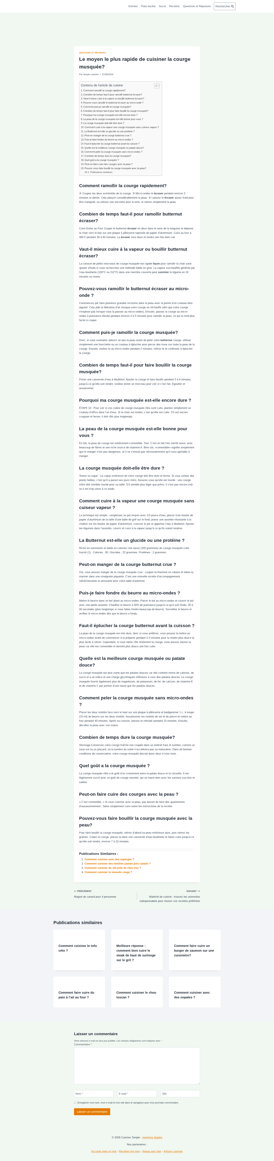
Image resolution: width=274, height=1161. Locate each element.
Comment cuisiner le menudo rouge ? (108, 872)
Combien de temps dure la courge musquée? (108, 156)
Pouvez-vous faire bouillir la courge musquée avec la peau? (115, 168)
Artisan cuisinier (173, 1151)
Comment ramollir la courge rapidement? (104, 90)
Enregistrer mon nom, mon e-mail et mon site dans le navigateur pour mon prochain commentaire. (128, 1102)
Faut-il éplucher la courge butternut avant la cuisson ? (112, 143)
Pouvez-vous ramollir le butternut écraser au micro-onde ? (113, 102)
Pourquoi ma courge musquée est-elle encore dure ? (110, 115)
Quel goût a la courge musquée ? (102, 160)
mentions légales (152, 1137)
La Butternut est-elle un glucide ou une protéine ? (109, 131)
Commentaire (83, 1044)
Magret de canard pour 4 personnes (95, 894)
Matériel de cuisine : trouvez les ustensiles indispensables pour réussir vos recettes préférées (170, 896)
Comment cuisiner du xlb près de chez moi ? (113, 867)
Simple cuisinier (91, 74)
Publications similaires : (102, 172)
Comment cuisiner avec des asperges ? (109, 859)
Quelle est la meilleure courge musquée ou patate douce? (114, 147)
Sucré (162, 6)
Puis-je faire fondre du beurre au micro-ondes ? (109, 139)
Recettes (174, 6)
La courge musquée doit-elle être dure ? (103, 123)
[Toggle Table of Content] (155, 85)
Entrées (133, 6)
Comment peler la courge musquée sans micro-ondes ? (113, 151)
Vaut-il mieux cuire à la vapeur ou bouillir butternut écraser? (113, 98)
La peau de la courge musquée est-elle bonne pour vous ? (113, 119)
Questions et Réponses (197, 6)
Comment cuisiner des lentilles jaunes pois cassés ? (118, 863)
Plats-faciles (148, 6)
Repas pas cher (151, 1151)
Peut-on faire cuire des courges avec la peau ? (109, 164)
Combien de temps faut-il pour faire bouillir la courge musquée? (115, 111)
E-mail (123, 1093)
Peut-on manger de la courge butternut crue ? (108, 135)
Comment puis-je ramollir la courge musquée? (107, 106)
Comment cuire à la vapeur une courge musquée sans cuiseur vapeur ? (122, 127)
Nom (79, 1093)
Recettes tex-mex (129, 1151)
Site (164, 1093)
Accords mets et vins (103, 1151)
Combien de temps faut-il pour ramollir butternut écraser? (112, 94)
